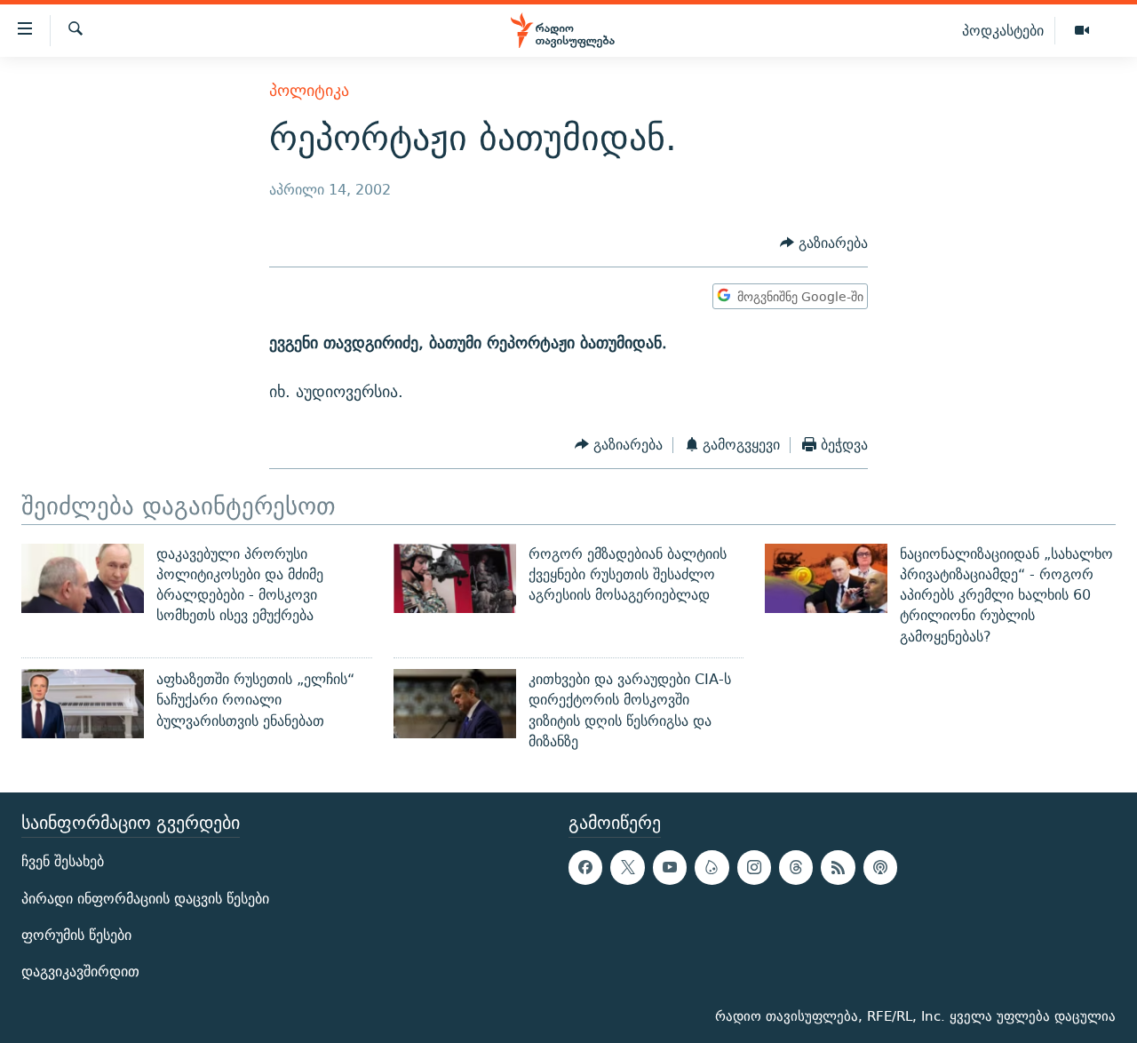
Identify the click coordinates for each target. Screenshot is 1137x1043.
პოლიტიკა (309, 90)
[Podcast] (880, 868)
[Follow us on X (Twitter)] (627, 868)
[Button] (824, 243)
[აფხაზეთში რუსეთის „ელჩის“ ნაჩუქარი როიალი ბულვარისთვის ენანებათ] (82, 703)
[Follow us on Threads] (796, 868)
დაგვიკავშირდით (80, 971)
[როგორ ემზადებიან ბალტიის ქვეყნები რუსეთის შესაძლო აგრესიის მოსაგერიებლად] (455, 578)
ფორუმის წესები (76, 935)
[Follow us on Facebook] (585, 868)
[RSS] (838, 868)
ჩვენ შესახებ (62, 862)
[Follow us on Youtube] (670, 868)
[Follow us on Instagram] (754, 868)
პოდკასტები (1003, 30)
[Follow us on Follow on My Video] (711, 868)
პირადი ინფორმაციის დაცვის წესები (145, 899)
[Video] (1082, 31)
